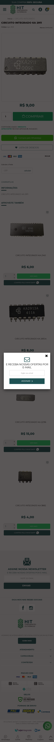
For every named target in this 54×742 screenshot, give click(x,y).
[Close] (47, 356)
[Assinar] (27, 381)
